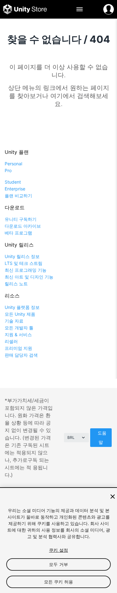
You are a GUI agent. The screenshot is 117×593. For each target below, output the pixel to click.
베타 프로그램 (18, 232)
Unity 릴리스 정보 (22, 256)
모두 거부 (58, 564)
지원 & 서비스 (18, 334)
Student (13, 182)
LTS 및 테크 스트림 (23, 263)
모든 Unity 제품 (20, 314)
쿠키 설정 (58, 550)
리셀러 (11, 341)
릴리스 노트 (16, 283)
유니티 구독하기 (21, 219)
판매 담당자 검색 (21, 355)
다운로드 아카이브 (23, 226)
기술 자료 (14, 320)
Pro (8, 170)
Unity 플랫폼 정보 (22, 307)
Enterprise (15, 188)
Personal (13, 163)
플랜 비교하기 (18, 195)
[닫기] (112, 496)
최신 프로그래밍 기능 (25, 270)
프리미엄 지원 (18, 348)
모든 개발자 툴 (19, 327)
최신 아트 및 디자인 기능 (29, 276)
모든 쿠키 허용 (58, 581)
